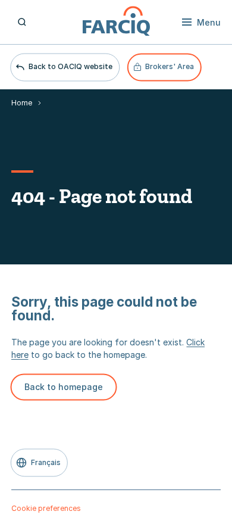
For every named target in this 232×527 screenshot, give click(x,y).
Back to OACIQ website (70, 66)
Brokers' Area (169, 66)
